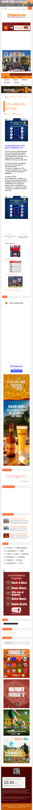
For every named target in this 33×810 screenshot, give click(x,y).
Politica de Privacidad (13, 800)
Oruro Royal (9, 560)
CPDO (21, 563)
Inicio (7, 96)
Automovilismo (10, 557)
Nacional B (21, 557)
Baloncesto (25, 554)
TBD (16, 806)
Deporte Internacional (21, 547)
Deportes (19, 96)
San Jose (9, 547)
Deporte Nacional (13, 96)
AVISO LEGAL (5, 800)
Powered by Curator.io (25, 481)
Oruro (16, 554)
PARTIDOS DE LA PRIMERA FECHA (18, 533)
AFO (22, 550)
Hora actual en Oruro (12, 779)
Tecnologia (19, 560)
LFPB (9, 554)
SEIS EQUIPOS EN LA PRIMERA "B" (18, 526)
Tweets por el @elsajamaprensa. (10, 632)
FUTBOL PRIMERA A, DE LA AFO (18, 519)
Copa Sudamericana (11, 563)
